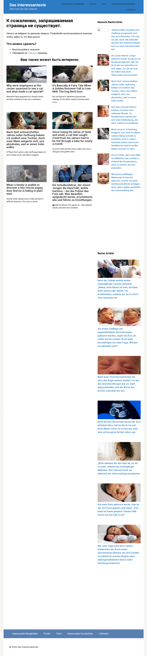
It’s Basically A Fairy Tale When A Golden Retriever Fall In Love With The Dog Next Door (71, 88)
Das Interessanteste (27, 5)
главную (32, 53)
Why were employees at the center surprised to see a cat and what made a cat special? (24, 88)
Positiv (93, 4)
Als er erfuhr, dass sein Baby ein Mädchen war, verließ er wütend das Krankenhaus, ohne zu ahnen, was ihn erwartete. (126, 161)
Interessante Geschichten (123, 4)
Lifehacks (131, 9)
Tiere (103, 4)
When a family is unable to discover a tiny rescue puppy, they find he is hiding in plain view (24, 189)
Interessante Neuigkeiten (73, 4)
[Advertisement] (119, 223)
